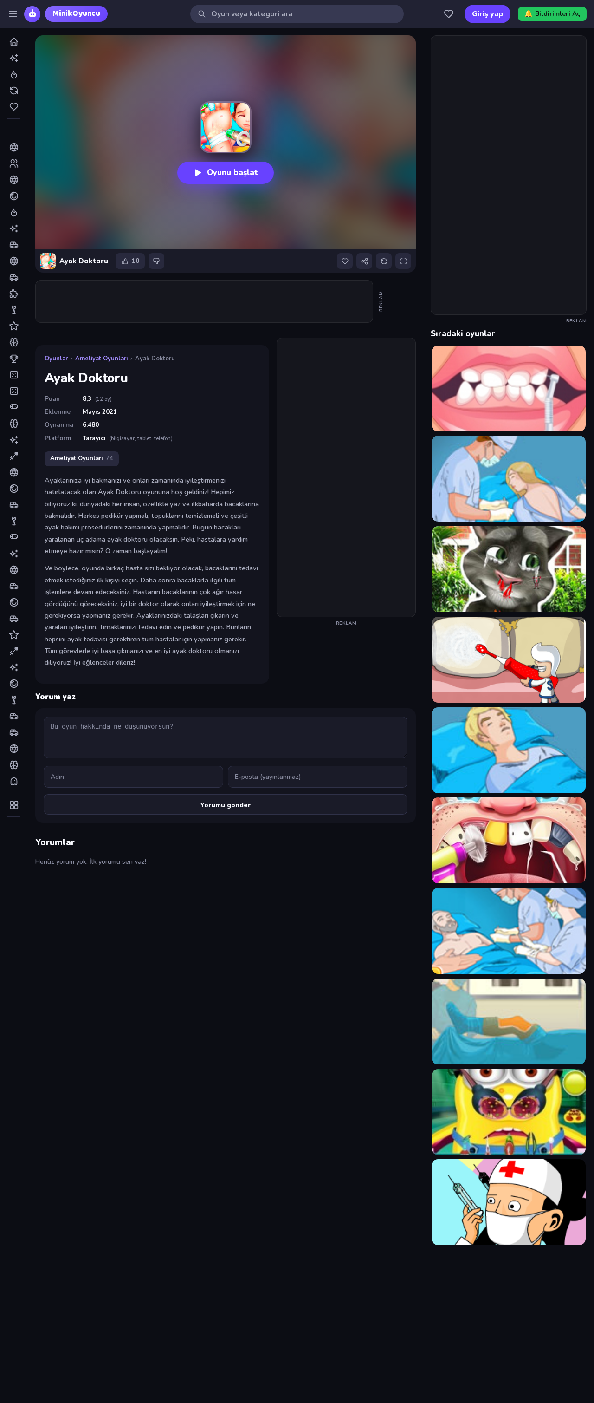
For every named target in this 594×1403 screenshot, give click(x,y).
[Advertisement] (205, 301)
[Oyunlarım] (448, 14)
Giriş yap (487, 14)
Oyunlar (56, 358)
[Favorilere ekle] (345, 261)
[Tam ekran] (403, 261)
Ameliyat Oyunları (101, 358)
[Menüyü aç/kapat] (13, 14)
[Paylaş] (364, 261)
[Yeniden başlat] (384, 261)
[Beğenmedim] (156, 261)
